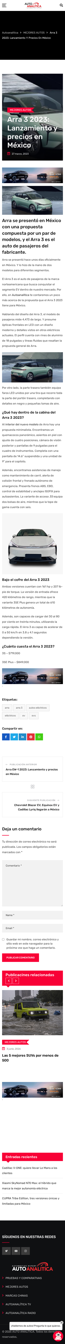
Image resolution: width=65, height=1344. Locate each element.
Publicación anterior (23, 764)
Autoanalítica (20, 295)
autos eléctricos (38, 707)
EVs (34, 715)
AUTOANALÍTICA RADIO (21, 1313)
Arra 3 (19, 707)
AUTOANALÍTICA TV (18, 1304)
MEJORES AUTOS (17, 1286)
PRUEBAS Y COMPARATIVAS (24, 1278)
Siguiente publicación (41, 800)
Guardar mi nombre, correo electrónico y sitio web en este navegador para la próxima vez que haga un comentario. (32, 943)
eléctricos (10, 715)
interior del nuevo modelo (21, 424)
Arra (7, 707)
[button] (9, 981)
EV (23, 715)
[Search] (61, 5)
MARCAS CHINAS (17, 1295)
